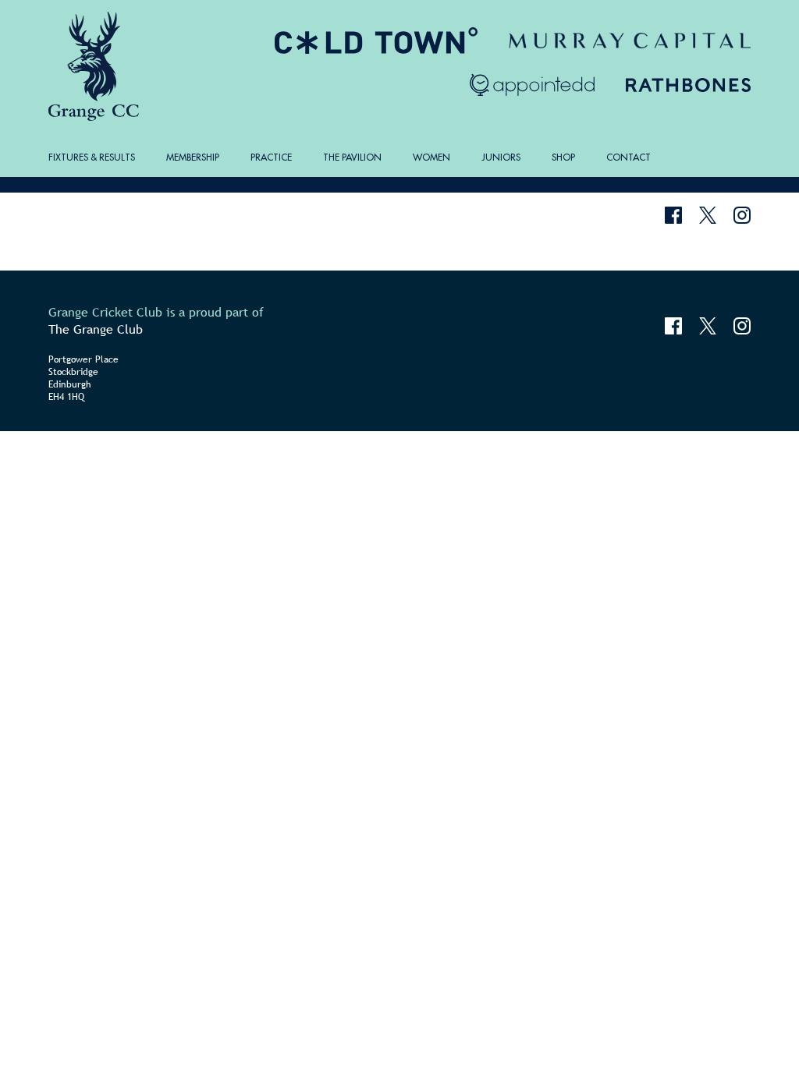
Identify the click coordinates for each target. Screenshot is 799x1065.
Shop (563, 157)
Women (431, 157)
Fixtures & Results (91, 157)
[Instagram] (742, 215)
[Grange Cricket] (96, 66)
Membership (192, 157)
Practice (271, 157)
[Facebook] (673, 215)
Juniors (500, 157)
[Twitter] (708, 215)
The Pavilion (352, 157)
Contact (628, 157)
